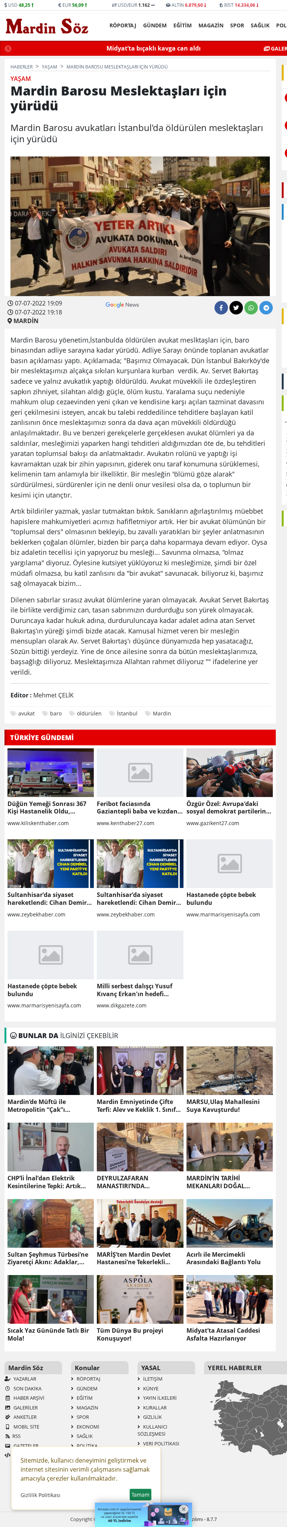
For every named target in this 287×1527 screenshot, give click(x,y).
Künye (150, 1388)
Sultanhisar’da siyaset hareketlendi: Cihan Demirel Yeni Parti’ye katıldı (49, 899)
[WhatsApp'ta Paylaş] (251, 307)
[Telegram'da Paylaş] (266, 307)
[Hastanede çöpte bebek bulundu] (229, 863)
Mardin (162, 713)
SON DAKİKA (26, 1388)
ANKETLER (24, 1417)
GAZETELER (25, 1445)
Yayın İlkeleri (159, 1397)
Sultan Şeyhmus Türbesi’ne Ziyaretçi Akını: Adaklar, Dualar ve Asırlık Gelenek (47, 1258)
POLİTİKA (86, 1445)
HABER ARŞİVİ (28, 1397)
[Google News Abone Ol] (122, 304)
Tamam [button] (140, 1494)
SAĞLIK (260, 25)
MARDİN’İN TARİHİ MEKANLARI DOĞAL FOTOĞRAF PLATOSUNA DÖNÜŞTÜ (221, 1182)
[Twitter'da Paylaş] (236, 307)
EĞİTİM (182, 25)
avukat (26, 713)
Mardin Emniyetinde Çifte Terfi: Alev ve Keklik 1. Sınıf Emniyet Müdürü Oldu (136, 1106)
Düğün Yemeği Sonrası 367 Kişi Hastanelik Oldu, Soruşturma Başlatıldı (46, 808)
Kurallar (154, 1407)
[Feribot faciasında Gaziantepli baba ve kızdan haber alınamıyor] (140, 772)
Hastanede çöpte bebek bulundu (221, 899)
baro (56, 713)
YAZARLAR (24, 1378)
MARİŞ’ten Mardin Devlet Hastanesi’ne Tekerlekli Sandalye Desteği (134, 1258)
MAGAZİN (210, 25)
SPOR (237, 25)
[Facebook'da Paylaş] (221, 307)
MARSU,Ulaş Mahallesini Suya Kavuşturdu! (223, 1106)
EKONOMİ (87, 1426)
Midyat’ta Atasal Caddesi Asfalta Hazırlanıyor (223, 1334)
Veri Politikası (160, 1443)
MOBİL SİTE (25, 1426)
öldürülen (89, 713)
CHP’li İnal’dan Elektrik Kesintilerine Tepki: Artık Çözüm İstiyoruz (44, 1182)
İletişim (152, 1378)
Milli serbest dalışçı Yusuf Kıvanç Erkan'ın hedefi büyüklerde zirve (134, 990)
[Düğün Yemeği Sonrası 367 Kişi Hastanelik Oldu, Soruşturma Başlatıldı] (50, 772)
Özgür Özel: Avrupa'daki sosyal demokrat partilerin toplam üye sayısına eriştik (226, 808)
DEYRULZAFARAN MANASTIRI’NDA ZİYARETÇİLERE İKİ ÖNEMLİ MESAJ (136, 1182)
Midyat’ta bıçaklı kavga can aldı (154, 48)
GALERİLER (25, 1407)
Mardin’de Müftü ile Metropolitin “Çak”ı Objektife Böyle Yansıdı (42, 1106)
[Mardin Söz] (47, 26)
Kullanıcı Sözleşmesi (152, 1430)
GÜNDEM (155, 25)
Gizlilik (152, 1417)
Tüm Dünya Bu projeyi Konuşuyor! (130, 1334)
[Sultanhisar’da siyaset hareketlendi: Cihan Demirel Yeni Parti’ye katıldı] (50, 863)
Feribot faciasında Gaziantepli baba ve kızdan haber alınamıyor (137, 808)
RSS (16, 1436)
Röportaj (122, 25)
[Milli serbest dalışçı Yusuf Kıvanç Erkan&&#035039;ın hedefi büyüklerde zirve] (140, 955)
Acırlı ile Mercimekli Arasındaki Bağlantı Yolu (223, 1258)
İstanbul (127, 713)
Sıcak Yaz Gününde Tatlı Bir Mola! (48, 1334)
